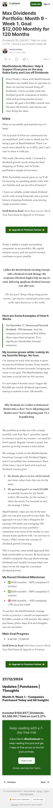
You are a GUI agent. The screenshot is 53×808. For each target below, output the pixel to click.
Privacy (39, 791)
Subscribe (36, 4)
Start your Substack (20, 799)
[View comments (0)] (17, 59)
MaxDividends (15, 50)
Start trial (26, 760)
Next (43, 782)
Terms (46, 791)
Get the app (38, 799)
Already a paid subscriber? (26, 768)
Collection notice (26, 794)
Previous (11, 782)
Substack (14, 804)
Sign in (47, 4)
